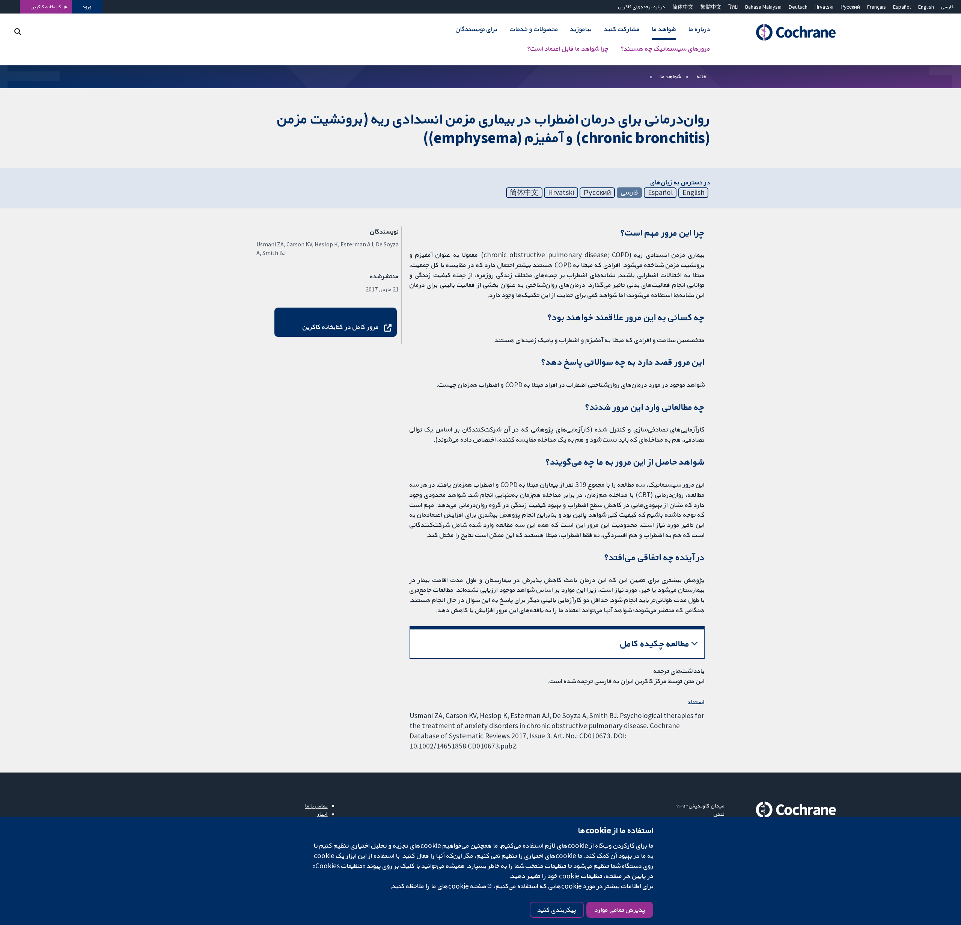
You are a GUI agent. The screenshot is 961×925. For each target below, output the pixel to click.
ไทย (733, 6)
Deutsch (798, 6)
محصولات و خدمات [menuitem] (534, 29)
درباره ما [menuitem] (699, 29)
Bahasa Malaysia (763, 6)
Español (902, 6)
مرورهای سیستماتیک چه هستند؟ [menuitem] (665, 48)
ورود (87, 6)
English (926, 6)
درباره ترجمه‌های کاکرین (641, 6)
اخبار (322, 814)
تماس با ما (316, 805)
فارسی (947, 6)
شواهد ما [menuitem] (664, 29)
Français (876, 6)
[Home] (785, 32)
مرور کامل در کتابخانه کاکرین (341, 326)
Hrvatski (824, 6)
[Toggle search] (17, 31)
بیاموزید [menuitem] (581, 29)
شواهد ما (670, 76)
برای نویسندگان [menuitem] (476, 29)
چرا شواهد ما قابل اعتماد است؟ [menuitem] (568, 48)
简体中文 (682, 6)
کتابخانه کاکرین (46, 6)
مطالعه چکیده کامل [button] (655, 643)
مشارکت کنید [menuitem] (622, 29)
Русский (850, 6)
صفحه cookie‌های (462, 885)
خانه (701, 76)
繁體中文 (711, 6)
